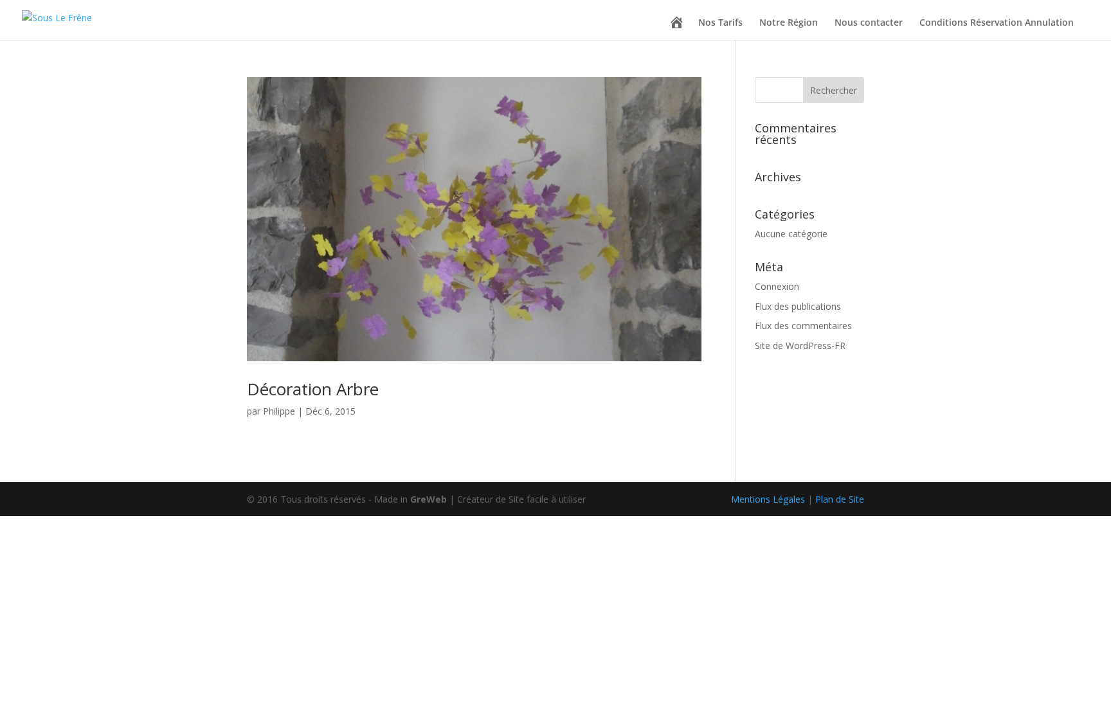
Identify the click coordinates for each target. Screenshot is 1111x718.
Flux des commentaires (803, 325)
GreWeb (428, 499)
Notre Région (788, 23)
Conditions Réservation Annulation (996, 23)
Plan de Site (839, 499)
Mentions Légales (768, 499)
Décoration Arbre (313, 388)
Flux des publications (798, 306)
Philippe (279, 411)
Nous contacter (869, 23)
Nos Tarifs (720, 23)
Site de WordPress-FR (800, 345)
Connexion (777, 286)
